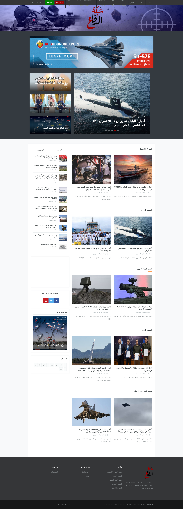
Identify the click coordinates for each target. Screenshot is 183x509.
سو (61, 369)
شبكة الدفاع (145, 192)
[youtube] (37, 2)
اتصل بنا (67, 504)
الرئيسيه (141, 2)
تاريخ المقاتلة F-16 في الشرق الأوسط (55, 128)
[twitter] (40, 2)
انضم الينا (61, 504)
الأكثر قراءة (59, 150)
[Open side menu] (149, 3)
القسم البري (117, 476)
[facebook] (43, 2)
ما (39, 365)
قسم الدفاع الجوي (116, 480)
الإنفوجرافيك (86, 472)
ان (35, 365)
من (52, 365)
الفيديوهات (54, 472)
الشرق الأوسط (117, 488)
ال (61, 365)
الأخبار (132, 2)
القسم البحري (141, 117)
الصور (88, 476)
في (57, 365)
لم (44, 365)
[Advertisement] (50, 272)
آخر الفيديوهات (40, 150)
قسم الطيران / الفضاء (114, 472)
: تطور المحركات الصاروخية (49, 244)
